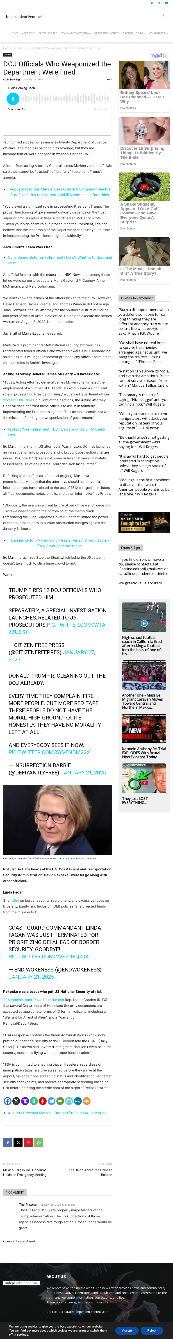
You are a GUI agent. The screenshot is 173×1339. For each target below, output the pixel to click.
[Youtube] (166, 3)
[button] (164, 15)
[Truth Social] (25, 1101)
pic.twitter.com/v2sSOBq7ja (49, 956)
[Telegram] (51, 1101)
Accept (127, 1330)
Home (14, 33)
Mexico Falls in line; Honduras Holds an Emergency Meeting (25, 1172)
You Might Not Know (75, 33)
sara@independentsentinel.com (86, 1311)
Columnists (157, 33)
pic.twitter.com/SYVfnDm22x (49, 752)
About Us (28, 33)
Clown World (48, 33)
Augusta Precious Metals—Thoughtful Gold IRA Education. (57, 1113)
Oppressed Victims (106, 33)
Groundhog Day (134, 33)
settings (22, 1335)
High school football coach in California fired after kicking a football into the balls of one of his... (142, 645)
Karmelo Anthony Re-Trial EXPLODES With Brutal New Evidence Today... (144, 753)
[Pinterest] (151, 3)
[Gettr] (43, 1101)
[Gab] (34, 1101)
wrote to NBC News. (19, 400)
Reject (151, 1330)
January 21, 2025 (83, 772)
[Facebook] (144, 3)
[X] (159, 3)
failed (14, 900)
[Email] (60, 1101)
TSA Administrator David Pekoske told (33, 1000)
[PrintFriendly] (69, 1101)
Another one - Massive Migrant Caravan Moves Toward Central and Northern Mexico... (142, 701)
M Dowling (13, 79)
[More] (87, 1101)
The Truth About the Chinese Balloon (90, 1172)
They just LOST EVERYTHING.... (135, 801)
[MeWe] (78, 1101)
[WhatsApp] (38, 1142)
